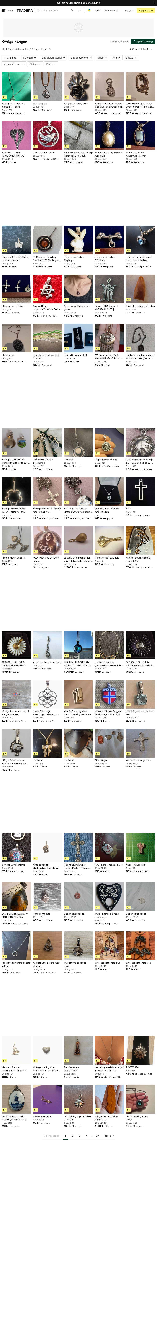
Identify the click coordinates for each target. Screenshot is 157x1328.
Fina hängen (101, 760)
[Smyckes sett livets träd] (109, 945)
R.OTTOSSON (133, 1067)
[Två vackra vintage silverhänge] (47, 442)
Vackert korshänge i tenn (139, 760)
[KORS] (140, 491)
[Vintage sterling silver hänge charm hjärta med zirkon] (47, 1050)
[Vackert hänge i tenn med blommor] (47, 945)
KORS (129, 508)
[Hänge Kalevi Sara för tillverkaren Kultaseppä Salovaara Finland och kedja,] (16, 743)
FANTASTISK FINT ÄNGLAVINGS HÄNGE (13, 154)
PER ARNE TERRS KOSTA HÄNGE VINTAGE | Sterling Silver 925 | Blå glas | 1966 (77, 664)
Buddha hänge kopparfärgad (71, 1069)
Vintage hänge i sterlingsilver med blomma (46, 866)
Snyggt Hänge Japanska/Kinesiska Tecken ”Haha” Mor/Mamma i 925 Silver (47, 308)
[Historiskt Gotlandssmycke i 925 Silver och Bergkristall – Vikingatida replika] (109, 86)
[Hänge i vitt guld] (47, 896)
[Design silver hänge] (78, 896)
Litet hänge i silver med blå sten (140, 713)
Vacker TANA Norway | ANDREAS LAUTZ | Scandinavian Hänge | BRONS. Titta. (106, 308)
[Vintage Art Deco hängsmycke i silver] (140, 135)
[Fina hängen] (109, 743)
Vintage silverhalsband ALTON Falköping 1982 (13, 510)
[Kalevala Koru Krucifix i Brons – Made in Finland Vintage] (78, 847)
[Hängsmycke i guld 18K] (109, 540)
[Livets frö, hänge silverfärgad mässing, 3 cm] (47, 694)
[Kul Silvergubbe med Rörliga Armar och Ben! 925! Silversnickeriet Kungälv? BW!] (78, 135)
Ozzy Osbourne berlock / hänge (46, 559)
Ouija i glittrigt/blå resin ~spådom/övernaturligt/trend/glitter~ (109, 915)
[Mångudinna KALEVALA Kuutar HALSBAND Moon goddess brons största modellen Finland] (109, 338)
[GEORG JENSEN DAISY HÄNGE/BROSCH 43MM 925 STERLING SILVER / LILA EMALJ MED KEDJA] (140, 645)
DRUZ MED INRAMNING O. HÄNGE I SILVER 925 (15, 915)
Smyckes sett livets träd (107, 963)
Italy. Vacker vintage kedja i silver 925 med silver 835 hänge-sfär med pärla (140, 461)
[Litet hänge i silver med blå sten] (140, 694)
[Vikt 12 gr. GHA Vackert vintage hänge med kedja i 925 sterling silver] (78, 491)
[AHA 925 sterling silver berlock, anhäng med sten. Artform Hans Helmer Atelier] (78, 694)
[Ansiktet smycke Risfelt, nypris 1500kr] (140, 540)
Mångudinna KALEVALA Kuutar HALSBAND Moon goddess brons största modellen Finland (107, 357)
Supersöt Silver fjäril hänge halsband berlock (16, 259)
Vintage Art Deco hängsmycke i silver (136, 154)
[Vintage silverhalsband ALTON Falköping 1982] (16, 491)
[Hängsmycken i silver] (16, 289)
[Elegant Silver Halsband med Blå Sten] (109, 491)
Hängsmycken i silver (12, 306)
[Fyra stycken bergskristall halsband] (47, 338)
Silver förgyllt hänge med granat (77, 308)
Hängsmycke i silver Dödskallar (105, 259)
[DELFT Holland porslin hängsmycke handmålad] (16, 1099)
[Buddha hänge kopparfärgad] (78, 1050)
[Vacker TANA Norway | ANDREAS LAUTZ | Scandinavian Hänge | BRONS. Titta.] (109, 289)
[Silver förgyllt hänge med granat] (78, 289)
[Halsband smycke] (47, 1099)
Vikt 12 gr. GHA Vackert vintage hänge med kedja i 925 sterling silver (77, 510)
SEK (97, 10)
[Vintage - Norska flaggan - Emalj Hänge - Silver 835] (109, 694)
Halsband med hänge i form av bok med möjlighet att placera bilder (140, 357)
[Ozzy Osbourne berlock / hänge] (47, 540)
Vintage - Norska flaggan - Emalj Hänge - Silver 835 (108, 713)
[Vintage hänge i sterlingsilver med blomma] (47, 847)
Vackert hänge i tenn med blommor (46, 964)
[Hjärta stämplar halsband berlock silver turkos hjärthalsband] (140, 240)
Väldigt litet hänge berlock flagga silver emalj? (15, 713)
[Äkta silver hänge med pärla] (47, 645)
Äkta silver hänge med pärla (47, 662)
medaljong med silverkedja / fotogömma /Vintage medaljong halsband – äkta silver (109, 1069)
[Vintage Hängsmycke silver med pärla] (109, 135)
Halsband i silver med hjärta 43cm (16, 964)
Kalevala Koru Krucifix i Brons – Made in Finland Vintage (76, 866)
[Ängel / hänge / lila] (140, 847)
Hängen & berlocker (17, 49)
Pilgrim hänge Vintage (106, 459)
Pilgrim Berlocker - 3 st (75, 355)
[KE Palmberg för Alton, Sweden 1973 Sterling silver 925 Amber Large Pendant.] (47, 240)
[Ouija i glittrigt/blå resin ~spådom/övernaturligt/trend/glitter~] (109, 896)
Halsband (69, 459)
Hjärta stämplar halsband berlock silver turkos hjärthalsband (138, 259)
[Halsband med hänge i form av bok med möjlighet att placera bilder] (140, 338)
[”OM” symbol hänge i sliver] (109, 847)
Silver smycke (40, 103)
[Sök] (72, 10)
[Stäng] (154, 3)
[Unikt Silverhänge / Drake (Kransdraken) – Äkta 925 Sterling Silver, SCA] (140, 86)
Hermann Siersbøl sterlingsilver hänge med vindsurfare (14, 1069)
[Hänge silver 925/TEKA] (78, 86)
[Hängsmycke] (16, 338)
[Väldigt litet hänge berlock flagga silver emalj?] (16, 694)
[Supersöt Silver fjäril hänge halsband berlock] (16, 240)
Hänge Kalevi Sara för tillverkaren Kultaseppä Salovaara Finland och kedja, (14, 762)
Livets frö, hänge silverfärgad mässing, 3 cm (46, 713)
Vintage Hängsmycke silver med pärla (109, 154)
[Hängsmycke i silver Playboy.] (78, 240)
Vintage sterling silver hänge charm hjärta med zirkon (45, 1069)
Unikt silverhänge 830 (44, 152)
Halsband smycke (42, 1116)
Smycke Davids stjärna (13, 864)
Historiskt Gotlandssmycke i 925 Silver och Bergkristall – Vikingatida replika (109, 105)
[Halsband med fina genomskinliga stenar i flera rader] (109, 645)
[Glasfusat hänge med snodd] (140, 1099)
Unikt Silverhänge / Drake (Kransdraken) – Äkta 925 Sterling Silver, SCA (139, 105)
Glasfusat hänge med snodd (137, 1118)
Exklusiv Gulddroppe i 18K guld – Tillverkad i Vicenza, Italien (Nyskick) (77, 559)
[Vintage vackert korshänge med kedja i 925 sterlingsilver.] (47, 491)
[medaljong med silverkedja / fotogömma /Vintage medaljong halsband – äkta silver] (109, 1050)
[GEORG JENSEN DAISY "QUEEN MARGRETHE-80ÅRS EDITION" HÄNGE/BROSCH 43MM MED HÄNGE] (16, 645)
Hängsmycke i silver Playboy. (74, 259)
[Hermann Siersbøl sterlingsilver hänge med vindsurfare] (16, 1050)
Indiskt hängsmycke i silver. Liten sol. (78, 1118)
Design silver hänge (74, 913)
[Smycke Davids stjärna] (16, 847)
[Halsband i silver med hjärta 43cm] (16, 945)
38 (97, 1135)
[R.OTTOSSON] (140, 1050)
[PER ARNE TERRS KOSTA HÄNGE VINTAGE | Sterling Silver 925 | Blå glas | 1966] (78, 645)
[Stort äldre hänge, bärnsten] (140, 289)
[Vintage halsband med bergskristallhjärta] (16, 86)
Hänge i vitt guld (41, 913)
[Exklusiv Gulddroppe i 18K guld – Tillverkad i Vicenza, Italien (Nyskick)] (78, 540)
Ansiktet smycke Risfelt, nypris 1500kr (138, 559)
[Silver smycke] (47, 86)
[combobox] (55, 10)
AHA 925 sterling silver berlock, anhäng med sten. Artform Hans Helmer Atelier (78, 713)
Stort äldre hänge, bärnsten (140, 306)
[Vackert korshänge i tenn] (140, 743)
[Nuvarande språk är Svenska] (89, 10)
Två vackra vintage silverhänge (43, 461)
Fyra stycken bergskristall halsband (46, 357)
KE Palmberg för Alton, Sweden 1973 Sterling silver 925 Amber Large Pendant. (47, 259)
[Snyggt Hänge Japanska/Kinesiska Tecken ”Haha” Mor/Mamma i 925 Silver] (47, 289)
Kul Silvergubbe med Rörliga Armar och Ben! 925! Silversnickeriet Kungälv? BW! (78, 154)
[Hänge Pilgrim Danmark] (16, 540)
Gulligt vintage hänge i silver (75, 964)
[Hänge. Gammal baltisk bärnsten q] (109, 1099)
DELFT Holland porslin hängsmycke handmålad (14, 1118)
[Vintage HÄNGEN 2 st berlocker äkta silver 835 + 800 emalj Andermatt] (16, 442)
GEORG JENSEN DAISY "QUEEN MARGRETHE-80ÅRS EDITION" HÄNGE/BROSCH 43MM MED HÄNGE (14, 664)
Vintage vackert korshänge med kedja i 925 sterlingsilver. (47, 510)
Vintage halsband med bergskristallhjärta (13, 105)
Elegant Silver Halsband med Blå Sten (107, 510)
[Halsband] (78, 442)
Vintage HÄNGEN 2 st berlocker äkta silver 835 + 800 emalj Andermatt (16, 461)
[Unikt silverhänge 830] (47, 135)
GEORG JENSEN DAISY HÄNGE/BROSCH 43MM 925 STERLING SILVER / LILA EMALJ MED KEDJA (140, 664)
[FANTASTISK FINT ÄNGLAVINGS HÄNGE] (16, 135)
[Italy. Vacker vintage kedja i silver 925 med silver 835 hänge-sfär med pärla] (140, 442)
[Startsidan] (25, 10)
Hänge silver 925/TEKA (76, 103)
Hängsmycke (8, 355)
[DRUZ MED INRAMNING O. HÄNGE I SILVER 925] (16, 896)
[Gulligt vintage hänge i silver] (78, 945)
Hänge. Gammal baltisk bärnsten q (106, 1118)
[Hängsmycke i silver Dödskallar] (109, 240)
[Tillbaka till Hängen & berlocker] (3, 49)
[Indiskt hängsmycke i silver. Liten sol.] (78, 1099)
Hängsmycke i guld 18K (107, 557)
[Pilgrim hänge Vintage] (109, 442)
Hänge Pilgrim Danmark (13, 557)
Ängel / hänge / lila (135, 864)
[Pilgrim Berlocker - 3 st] (78, 338)
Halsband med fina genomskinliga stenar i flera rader (109, 664)
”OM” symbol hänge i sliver (108, 864)
